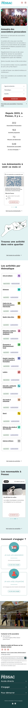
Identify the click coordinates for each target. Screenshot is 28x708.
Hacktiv (20, 700)
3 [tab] (16, 207)
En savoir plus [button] (14, 202)
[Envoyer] (25, 658)
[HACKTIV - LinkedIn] (15, 704)
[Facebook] (2, 649)
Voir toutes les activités (13, 255)
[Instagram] (8, 649)
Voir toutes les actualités (13, 528)
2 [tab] (14, 207)
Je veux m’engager (13, 149)
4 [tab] (17, 519)
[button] (22, 2)
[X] (5, 649)
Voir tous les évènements (13, 211)
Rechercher (14, 98)
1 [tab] (12, 207)
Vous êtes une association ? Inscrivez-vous (12, 104)
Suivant (26, 614)
